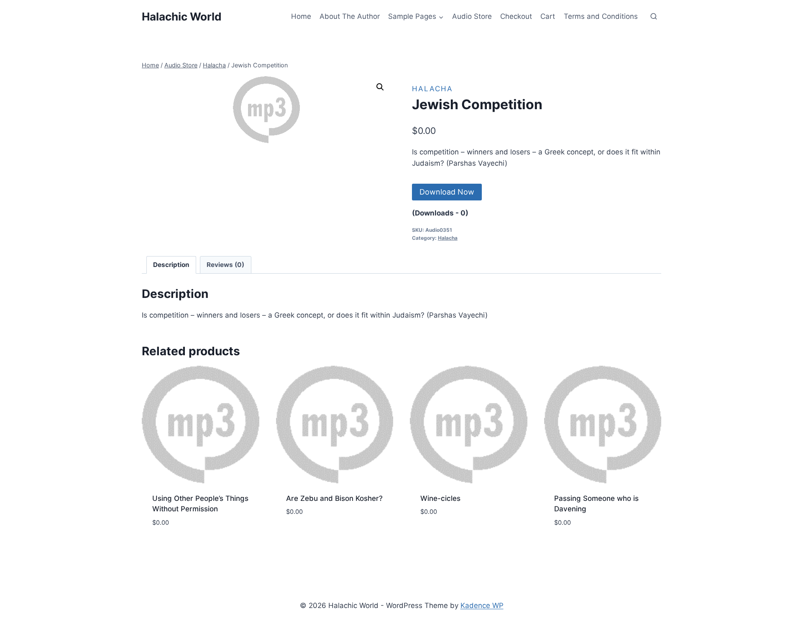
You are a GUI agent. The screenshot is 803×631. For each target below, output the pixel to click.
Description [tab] (171, 265)
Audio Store (472, 16)
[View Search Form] (653, 16)
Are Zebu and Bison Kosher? (334, 498)
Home (301, 16)
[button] (380, 87)
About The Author (350, 16)
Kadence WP (482, 605)
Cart (547, 16)
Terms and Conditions (601, 16)
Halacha (432, 89)
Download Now (446, 191)
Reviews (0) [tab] (225, 265)
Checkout (516, 16)
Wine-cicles (440, 498)
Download (304, 534)
